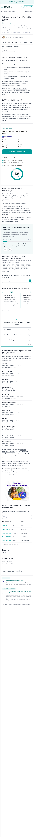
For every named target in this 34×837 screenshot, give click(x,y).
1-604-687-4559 (6, 533)
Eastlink (17, 268)
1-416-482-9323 (6, 537)
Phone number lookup (9, 11)
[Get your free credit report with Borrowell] (17, 174)
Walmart (11, 268)
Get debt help (29, 6)
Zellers (5, 268)
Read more (5, 214)
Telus (22, 265)
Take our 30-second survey (18, 2)
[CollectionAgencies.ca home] (8, 7)
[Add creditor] (30, 281)
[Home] (1, 11)
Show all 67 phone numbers (11, 544)
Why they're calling (13, 42)
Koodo (17, 265)
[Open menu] (2, 6)
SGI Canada (24, 268)
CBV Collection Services (9, 28)
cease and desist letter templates (16, 203)
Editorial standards (12, 605)
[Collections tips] (21, 6)
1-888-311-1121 (6, 525)
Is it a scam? (23, 42)
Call (13, 525)
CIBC (13, 265)
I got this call (9, 50)
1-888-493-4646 (6, 540)
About (4, 42)
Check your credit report (17, 151)
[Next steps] (7, 311)
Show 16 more (5, 271)
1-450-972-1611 (6, 529)
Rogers (28, 265)
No (10, 249)
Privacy (29, 344)
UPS (8, 265)
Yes (5, 249)
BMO (4, 265)
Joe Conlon (8, 37)
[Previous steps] (3, 311)
